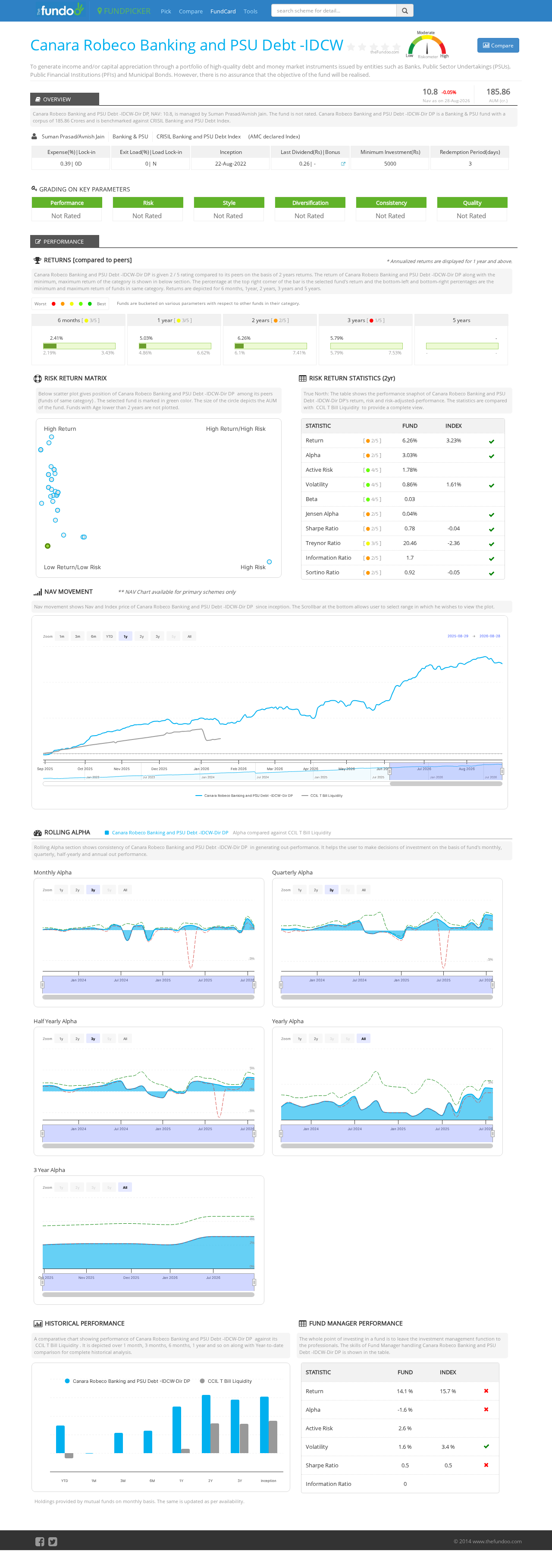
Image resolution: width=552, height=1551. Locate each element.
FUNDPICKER (126, 11)
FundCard (223, 11)
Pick (166, 11)
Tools (250, 11)
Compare (191, 11)
